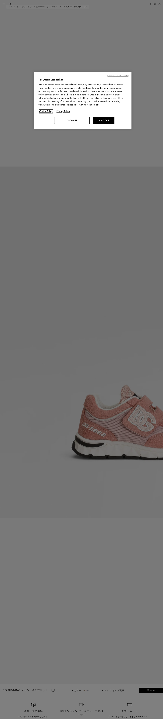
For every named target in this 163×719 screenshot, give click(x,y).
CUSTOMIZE (72, 120)
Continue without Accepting (118, 76)
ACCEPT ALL (104, 120)
